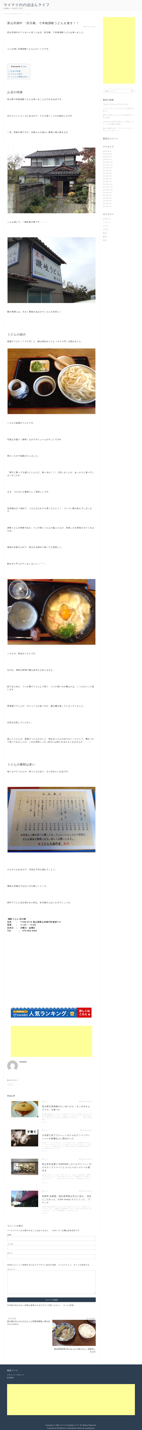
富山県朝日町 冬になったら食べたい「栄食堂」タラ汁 (75, 1350)
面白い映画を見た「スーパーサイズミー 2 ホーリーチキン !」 (118, 129)
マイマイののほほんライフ (27, 4)
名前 (9, 1235)
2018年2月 (107, 203)
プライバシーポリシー (15, 1375)
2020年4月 (107, 159)
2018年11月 (108, 187)
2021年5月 (107, 154)
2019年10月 (108, 167)
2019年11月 (108, 165)
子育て (106, 229)
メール (10, 1244)
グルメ (10, 1084)
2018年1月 (107, 206)
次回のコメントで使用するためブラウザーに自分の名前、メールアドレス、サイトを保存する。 (49, 1264)
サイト (10, 1253)
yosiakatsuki (90, 1428)
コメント (11, 1269)
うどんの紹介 (15, 73)
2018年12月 (108, 184)
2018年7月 (107, 195)
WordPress (61, 1428)
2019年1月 (107, 181)
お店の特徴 (14, 71)
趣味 (105, 236)
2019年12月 (108, 162)
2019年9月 (107, 170)
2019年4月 (107, 179)
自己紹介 (10, 1377)
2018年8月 (107, 192)
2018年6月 (107, 198)
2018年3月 (107, 200)
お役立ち (107, 218)
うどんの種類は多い (18, 76)
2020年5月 (107, 156)
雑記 (105, 240)
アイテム (107, 222)
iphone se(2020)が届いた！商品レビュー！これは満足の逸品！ (118, 122)
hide (24, 66)
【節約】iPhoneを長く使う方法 (115, 104)
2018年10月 (108, 189)
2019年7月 (107, 176)
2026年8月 (107, 151)
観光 (105, 233)
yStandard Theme (75, 1428)
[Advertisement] (51, 1041)
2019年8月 (107, 173)
